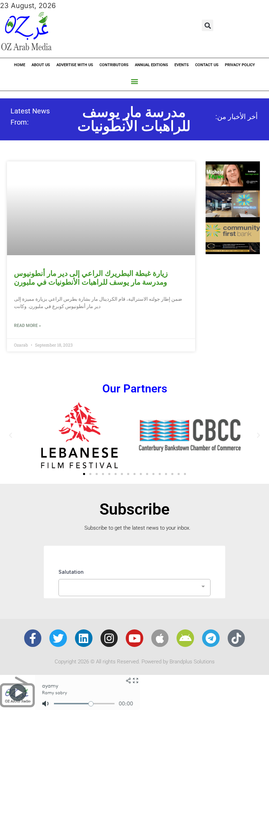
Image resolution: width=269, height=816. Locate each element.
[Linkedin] (83, 638)
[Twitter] (58, 638)
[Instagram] (109, 638)
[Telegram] (211, 638)
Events (181, 65)
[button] (207, 25)
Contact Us (207, 65)
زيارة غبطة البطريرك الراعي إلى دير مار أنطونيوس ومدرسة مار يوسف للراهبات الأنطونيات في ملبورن (91, 277)
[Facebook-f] (33, 638)
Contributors (114, 65)
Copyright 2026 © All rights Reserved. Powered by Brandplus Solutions (135, 661)
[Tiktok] (236, 638)
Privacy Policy (240, 65)
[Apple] (160, 638)
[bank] (233, 251)
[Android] (185, 638)
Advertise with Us (74, 65)
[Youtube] (134, 638)
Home (19, 65)
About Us (41, 65)
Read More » (27, 325)
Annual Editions (151, 65)
